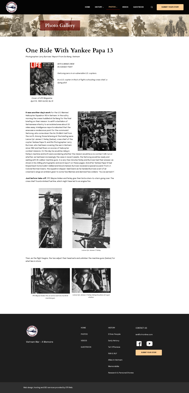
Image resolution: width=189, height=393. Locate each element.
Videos (125, 7)
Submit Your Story (170, 7)
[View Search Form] (152, 7)
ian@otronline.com (144, 335)
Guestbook (138, 7)
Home (87, 7)
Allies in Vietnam (115, 360)
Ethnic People (114, 334)
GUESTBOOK (86, 347)
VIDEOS (84, 341)
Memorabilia (113, 366)
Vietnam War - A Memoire (39, 342)
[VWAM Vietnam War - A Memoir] (11, 7)
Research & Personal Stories (121, 373)
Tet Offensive (114, 347)
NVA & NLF (112, 354)
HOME (83, 328)
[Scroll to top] (183, 386)
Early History (113, 341)
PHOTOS (84, 334)
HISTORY (111, 328)
